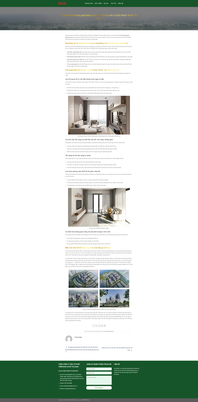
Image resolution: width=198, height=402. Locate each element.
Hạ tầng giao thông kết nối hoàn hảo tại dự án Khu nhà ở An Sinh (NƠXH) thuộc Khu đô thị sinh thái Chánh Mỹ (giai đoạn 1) (82, 349)
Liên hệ (120, 3)
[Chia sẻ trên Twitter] (96, 326)
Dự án (106, 3)
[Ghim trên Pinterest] (102, 326)
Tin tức (113, 3)
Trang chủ (89, 3)
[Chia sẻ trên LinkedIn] (104, 326)
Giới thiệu (98, 3)
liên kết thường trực (109, 331)
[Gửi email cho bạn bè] (99, 326)
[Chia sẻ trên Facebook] (93, 326)
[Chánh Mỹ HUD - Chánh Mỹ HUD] (62, 3)
